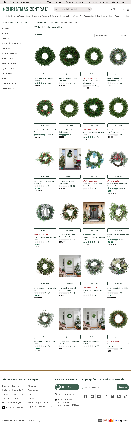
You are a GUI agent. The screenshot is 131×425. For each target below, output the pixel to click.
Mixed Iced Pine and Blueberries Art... (117, 79)
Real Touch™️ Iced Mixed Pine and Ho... (118, 185)
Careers (31, 398)
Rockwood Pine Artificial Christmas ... (69, 131)
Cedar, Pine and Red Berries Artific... (94, 238)
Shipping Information (11, 398)
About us (32, 386)
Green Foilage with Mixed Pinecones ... (45, 182)
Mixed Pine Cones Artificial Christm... (44, 342)
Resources (33, 390)
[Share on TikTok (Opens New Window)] (125, 396)
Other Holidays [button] (101, 16)
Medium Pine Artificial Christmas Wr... (69, 182)
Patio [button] (117, 16)
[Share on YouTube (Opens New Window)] (99, 396)
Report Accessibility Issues (40, 406)
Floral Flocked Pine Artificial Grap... (117, 289)
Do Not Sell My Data (36, 421)
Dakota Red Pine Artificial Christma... (70, 79)
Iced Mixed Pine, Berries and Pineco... (45, 131)
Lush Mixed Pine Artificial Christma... (44, 79)
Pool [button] (122, 16)
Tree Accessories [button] (87, 16)
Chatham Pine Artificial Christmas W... (94, 82)
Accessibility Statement (39, 402)
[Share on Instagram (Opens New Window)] (105, 396)
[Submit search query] (89, 9)
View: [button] (122, 35)
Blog (30, 394)
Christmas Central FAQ (12, 390)
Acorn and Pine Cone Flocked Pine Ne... (70, 236)
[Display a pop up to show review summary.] (53, 83)
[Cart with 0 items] (127, 9)
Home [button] (111, 16)
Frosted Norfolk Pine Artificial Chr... (94, 342)
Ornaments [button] (36, 16)
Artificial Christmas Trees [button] (14, 16)
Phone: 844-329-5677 (68, 394)
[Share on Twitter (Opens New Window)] (92, 396)
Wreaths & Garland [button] (50, 16)
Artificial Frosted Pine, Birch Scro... (93, 291)
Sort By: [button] (98, 35)
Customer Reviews (10, 386)
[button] (5, 2)
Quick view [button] (45, 74)
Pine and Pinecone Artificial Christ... (118, 345)
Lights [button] (27, 16)
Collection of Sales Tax (12, 394)
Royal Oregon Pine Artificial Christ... (93, 133)
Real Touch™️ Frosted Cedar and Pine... (70, 289)
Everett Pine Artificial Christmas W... (117, 131)
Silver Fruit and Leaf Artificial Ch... (45, 289)
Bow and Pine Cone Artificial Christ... (45, 238)
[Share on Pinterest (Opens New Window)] (112, 396)
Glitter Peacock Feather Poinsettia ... (93, 185)
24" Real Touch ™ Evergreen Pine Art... (69, 342)
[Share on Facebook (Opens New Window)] (85, 396)
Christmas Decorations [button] (69, 16)
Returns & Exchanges (11, 402)
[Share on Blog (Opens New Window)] (119, 396)
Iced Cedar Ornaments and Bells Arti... (118, 236)
